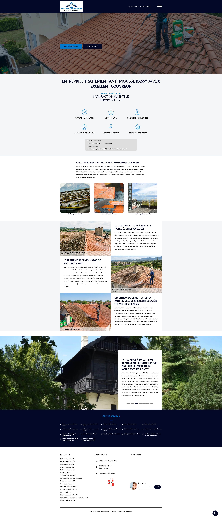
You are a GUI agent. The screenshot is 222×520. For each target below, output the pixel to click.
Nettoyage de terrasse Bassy (132, 434)
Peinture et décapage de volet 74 (69, 486)
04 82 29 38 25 (135, 6)
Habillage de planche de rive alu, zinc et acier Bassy (153, 434)
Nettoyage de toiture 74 (67, 464)
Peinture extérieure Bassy (131, 429)
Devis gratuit (92, 46)
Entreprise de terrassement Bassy (90, 429)
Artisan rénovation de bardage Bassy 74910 (89, 439)
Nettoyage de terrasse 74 (67, 470)
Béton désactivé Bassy (130, 424)
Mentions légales (117, 511)
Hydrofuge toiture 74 (66, 472)
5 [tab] (144, 403)
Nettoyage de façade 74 (67, 459)
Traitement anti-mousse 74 (67, 475)
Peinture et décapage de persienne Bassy (69, 434)
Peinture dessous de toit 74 (67, 481)
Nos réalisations (71, 46)
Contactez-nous (127, 511)
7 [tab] (151, 403)
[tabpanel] (140, 375)
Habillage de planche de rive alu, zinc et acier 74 (74, 497)
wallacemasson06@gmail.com (107, 473)
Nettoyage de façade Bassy (70, 429)
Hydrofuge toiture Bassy (90, 434)
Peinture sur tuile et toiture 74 (68, 495)
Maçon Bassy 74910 (150, 424)
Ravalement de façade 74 (67, 461)
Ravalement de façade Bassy (112, 434)
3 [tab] (136, 403)
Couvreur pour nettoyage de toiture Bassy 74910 (70, 439)
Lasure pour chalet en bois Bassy (90, 425)
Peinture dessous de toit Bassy (153, 429)
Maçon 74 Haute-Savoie (67, 467)
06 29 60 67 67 (146, 6)
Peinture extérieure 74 (66, 484)
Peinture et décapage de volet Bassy (112, 429)
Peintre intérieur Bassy (110, 424)
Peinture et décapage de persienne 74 (71, 478)
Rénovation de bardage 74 (67, 500)
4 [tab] (140, 403)
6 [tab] (147, 403)
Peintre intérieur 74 (65, 492)
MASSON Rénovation (104, 511)
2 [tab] (132, 403)
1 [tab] (128, 403)
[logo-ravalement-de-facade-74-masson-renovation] (71, 6)
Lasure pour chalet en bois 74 (68, 489)
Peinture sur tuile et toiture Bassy (70, 425)
